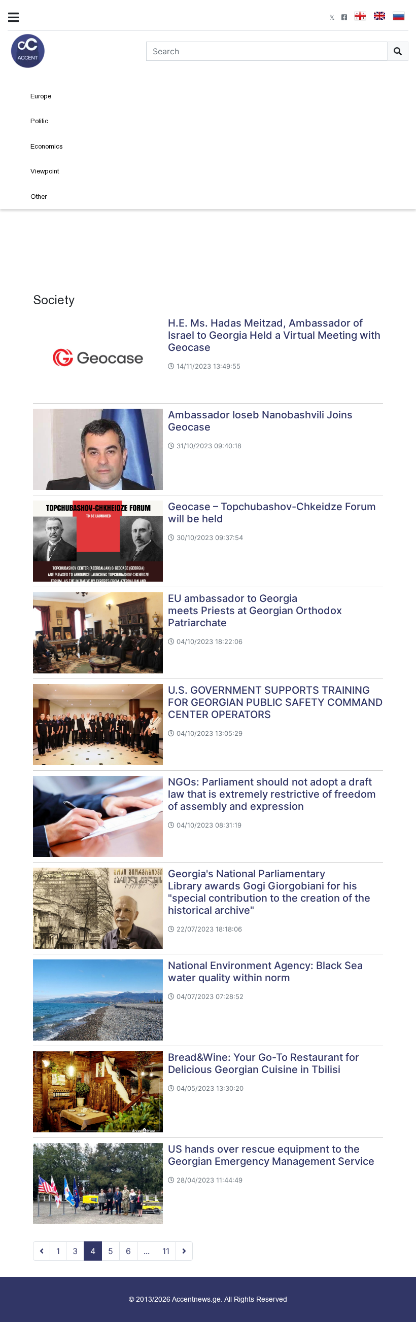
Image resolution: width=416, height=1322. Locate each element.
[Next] (184, 1251)
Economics (46, 146)
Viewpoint (44, 171)
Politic (39, 121)
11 (165, 1251)
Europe (40, 96)
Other (38, 196)
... (147, 1251)
